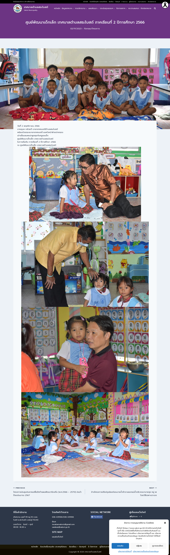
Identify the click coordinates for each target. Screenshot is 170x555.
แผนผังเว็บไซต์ (57, 537)
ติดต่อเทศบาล (152, 2)
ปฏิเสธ (139, 546)
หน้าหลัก (85, 2)
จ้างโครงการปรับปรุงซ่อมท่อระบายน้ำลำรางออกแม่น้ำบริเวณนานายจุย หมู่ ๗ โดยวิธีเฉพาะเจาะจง (124, 492)
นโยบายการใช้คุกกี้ (125, 551)
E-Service (124, 2)
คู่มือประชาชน (132, 2)
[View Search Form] (155, 8)
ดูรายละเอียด (157, 546)
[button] (165, 523)
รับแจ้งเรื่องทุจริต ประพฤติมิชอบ (98, 2)
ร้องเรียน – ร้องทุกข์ (114, 2)
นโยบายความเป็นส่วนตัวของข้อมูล (146, 551)
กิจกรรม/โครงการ (92, 28)
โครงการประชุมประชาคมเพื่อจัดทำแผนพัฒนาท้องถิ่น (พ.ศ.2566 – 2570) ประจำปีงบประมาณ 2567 (47, 492)
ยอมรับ (120, 546)
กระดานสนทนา (142, 2)
